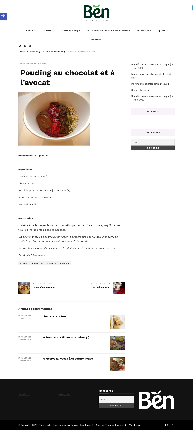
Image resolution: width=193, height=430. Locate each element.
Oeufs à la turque (140, 90)
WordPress (134, 425)
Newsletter (97, 39)
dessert (51, 263)
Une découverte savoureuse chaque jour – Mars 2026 (152, 98)
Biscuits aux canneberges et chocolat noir (151, 76)
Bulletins (30, 31)
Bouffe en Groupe (70, 31)
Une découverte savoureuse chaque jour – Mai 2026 (152, 66)
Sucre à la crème (55, 316)
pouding (64, 263)
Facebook (24, 394)
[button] (3, 16)
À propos (162, 31)
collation (37, 263)
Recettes (48, 31)
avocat (24, 263)
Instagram (64, 394)
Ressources (143, 31)
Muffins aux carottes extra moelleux (150, 84)
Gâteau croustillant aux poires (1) (66, 337)
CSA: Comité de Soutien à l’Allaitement (107, 31)
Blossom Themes (104, 425)
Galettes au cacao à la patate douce (68, 358)
